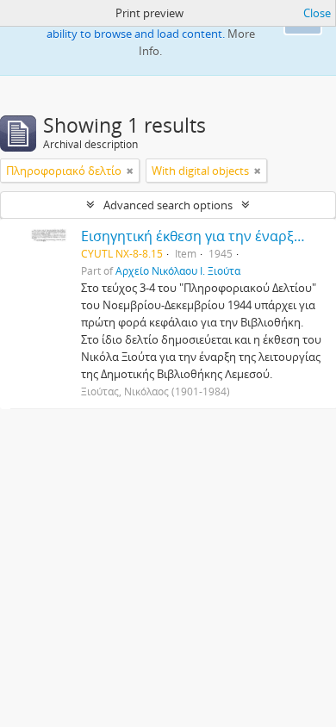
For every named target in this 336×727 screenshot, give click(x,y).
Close (317, 13)
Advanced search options (168, 205)
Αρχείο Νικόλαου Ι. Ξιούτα (177, 270)
